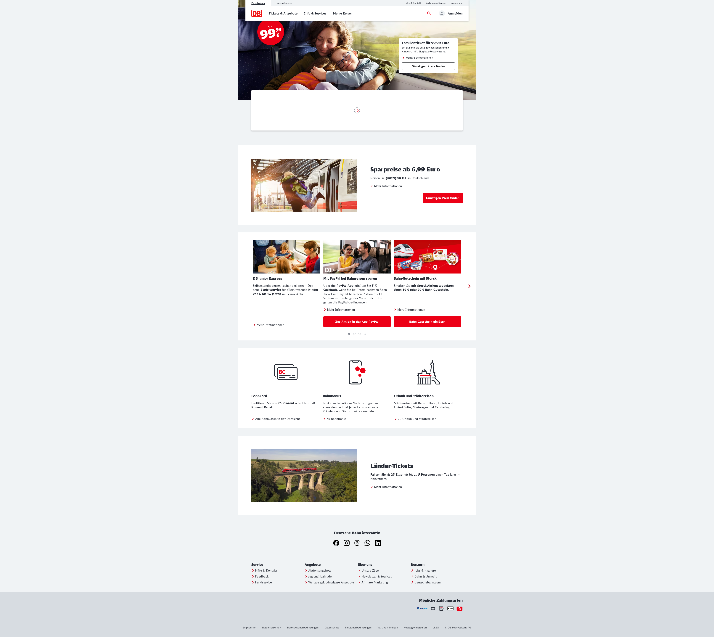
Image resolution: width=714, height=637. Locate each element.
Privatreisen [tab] (258, 2)
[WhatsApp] (367, 543)
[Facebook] (336, 543)
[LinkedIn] (378, 543)
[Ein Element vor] (469, 286)
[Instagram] (347, 543)
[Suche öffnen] (429, 13)
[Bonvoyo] (459, 608)
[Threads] (357, 543)
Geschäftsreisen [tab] (285, 2)
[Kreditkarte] (433, 608)
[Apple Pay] (450, 608)
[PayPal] (422, 608)
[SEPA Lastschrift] (441, 608)
